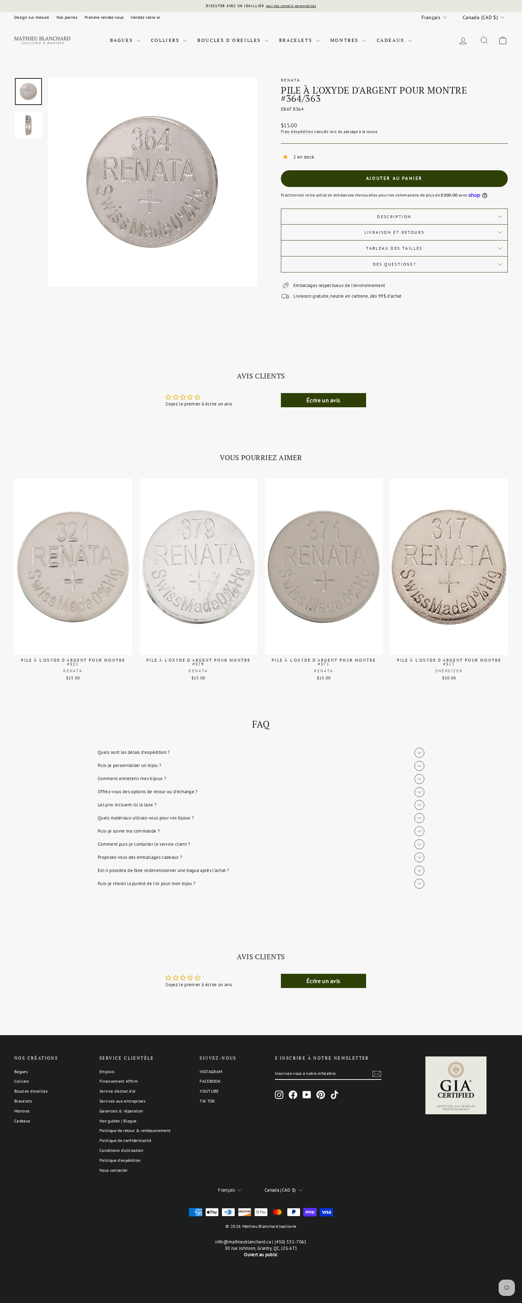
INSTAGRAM (211, 1071)
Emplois (106, 1071)
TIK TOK (207, 1101)
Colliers (166, 40)
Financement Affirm (118, 1081)
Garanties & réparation (121, 1111)
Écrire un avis (323, 400)
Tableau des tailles (394, 248)
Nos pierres (67, 17)
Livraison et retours (394, 232)
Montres (345, 40)
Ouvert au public (261, 1255)
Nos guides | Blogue (117, 1120)
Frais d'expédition (297, 131)
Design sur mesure (31, 17)
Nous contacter (113, 1170)
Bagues (122, 40)
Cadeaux (392, 40)
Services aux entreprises (122, 1101)
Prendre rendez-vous (104, 17)
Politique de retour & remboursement (134, 1130)
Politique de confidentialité (125, 1140)
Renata (290, 80)
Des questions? (394, 264)
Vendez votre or (145, 17)
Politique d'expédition (120, 1160)
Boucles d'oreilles (230, 40)
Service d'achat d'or (117, 1091)
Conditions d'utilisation (121, 1150)
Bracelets (296, 40)
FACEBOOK (210, 1081)
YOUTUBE (209, 1091)
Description (394, 216)
